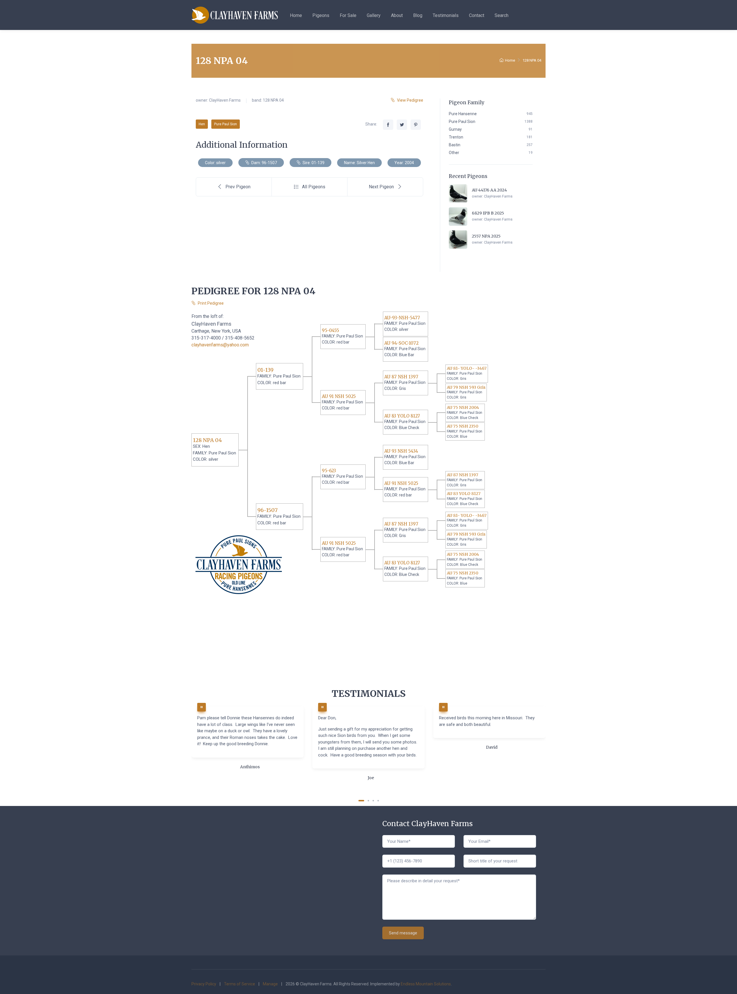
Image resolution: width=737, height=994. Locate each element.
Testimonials (446, 15)
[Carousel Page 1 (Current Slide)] (361, 800)
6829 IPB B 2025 (488, 213)
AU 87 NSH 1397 (401, 377)
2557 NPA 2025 (486, 236)
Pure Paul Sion (225, 124)
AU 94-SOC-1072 (401, 343)
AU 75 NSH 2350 (462, 426)
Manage (270, 984)
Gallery (374, 15)
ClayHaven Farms (225, 100)
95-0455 (330, 330)
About (397, 15)
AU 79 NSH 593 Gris (466, 387)
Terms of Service (239, 984)
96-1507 (267, 510)
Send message (403, 933)
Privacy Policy (203, 984)
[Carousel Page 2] (368, 800)
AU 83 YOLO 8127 (402, 416)
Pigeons (320, 15)
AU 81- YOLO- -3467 (467, 368)
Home (296, 15)
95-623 (329, 470)
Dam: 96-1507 (263, 162)
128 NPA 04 (207, 440)
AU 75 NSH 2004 (463, 407)
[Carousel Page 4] (378, 800)
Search (501, 15)
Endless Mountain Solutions (426, 984)
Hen (202, 124)
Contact (476, 15)
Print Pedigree (211, 303)
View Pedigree (410, 100)
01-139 (265, 370)
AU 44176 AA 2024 (489, 190)
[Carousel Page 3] (373, 800)
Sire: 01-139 (313, 162)
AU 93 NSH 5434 (401, 451)
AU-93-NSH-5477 (402, 317)
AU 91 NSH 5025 (339, 396)
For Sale (348, 15)
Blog (417, 15)
